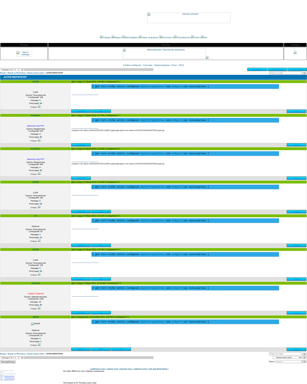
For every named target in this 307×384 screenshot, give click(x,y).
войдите (177, 86)
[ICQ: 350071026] (121, 349)
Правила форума (162, 65)
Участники (147, 65)
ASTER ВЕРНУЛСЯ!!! (54, 73)
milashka (35, 283)
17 (119, 115)
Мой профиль (131, 37)
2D (35, 216)
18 (119, 149)
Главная (106, 37)
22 (120, 283)
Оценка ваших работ (35, 73)
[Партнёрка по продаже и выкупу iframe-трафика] (207, 58)
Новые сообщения (132, 65)
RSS (181, 65)
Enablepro (35, 115)
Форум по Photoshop (16, 73)
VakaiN (36, 317)
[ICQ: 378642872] (101, 111)
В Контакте (167, 37)
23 (128, 317)
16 (119, 82)
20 (119, 216)
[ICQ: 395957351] (101, 245)
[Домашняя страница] (101, 349)
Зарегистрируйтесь (153, 86)
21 (119, 249)
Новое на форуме (150, 37)
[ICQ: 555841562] (101, 312)
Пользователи (183, 37)
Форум (118, 37)
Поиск (196, 37)
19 (119, 182)
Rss (205, 37)
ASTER (35, 82)
